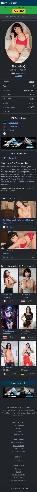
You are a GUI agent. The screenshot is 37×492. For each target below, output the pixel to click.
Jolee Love (25, 367)
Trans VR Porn (18, 446)
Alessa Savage (8, 331)
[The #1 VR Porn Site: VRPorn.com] (18, 392)
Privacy (18, 472)
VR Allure (12, 133)
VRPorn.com (13, 123)
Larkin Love (25, 295)
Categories (18, 434)
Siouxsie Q (7, 223)
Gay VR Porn (18, 448)
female (31, 82)
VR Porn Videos (18, 425)
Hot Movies (13, 158)
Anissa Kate (7, 295)
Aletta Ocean (26, 331)
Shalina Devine (8, 367)
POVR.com (13, 126)
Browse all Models (18, 383)
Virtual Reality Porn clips (11, 413)
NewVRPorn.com (9, 2)
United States (29, 90)
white (32, 94)
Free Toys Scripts (18, 451)
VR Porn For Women (18, 443)
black (32, 99)
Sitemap (18, 469)
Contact (19, 460)
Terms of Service (18, 475)
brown (31, 103)
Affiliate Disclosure (18, 480)
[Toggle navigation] (33, 3)
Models (18, 428)
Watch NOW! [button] (19, 11)
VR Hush (12, 130)
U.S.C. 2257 (18, 477)
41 (33, 86)
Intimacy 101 (8, 250)
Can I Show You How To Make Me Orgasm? (19, 220)
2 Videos (18, 76)
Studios (18, 431)
